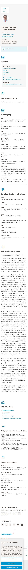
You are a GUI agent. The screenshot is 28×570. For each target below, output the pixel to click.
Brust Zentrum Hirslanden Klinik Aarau (12, 418)
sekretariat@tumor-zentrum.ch (13, 79)
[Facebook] (2, 524)
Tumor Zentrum (7, 66)
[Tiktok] (10, 524)
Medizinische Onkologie (7, 36)
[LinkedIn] (14, 524)
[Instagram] (6, 524)
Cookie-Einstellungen (12, 559)
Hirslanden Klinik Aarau (8, 410)
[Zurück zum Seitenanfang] (15, 530)
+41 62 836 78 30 (10, 77)
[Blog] (22, 524)
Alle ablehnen (11, 563)
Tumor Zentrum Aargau (5, 10)
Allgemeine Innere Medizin (8, 34)
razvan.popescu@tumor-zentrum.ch (14, 84)
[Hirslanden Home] (14, 533)
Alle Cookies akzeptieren (12, 567)
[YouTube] (18, 524)
